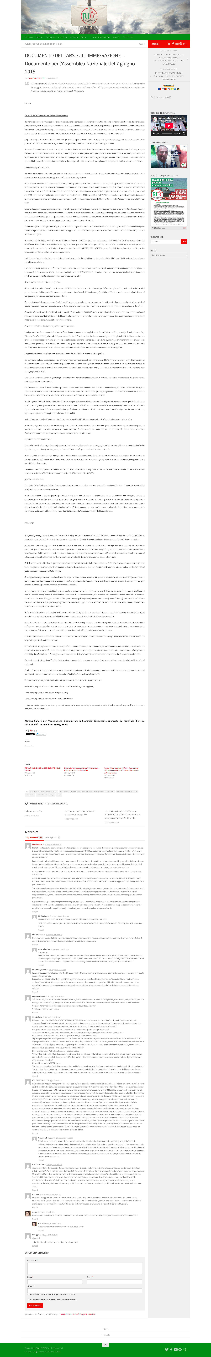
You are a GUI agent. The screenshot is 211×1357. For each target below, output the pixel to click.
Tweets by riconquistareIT (161, 97)
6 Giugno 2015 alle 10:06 (53, 1223)
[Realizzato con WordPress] (36, 1352)
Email (90, 1277)
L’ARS (83, 37)
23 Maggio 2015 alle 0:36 (52, 1017)
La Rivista (74, 37)
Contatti (116, 37)
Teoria (58, 44)
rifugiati (59, 795)
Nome (30, 1277)
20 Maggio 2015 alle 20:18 (56, 997)
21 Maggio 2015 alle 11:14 (60, 916)
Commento (32, 1260)
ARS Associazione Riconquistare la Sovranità (78, 791)
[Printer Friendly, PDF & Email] (31, 731)
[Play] (154, 133)
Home (106, 1329)
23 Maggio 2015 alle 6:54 (54, 1081)
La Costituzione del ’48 (100, 37)
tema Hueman (55, 1352)
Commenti (35, 837)
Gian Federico (37, 845)
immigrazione (30, 795)
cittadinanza (110, 791)
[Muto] (180, 133)
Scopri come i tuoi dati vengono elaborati (78, 1313)
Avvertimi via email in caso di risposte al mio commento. (52, 1294)
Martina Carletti (42, 795)
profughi (51, 795)
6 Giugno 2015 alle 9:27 (46, 1212)
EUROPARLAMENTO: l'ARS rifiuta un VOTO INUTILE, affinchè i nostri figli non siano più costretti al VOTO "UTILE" (122, 814)
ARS (60, 791)
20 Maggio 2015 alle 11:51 (54, 935)
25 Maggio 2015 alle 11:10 (52, 1195)
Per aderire (128, 37)
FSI (136, 791)
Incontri (49, 44)
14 (143, 44)
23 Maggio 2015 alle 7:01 (54, 1165)
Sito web (30, 1286)
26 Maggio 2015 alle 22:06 (64, 1138)
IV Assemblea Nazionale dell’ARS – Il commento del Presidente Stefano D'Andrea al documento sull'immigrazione (121, 770)
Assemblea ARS (99, 791)
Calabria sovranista (33, 811)
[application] (169, 125)
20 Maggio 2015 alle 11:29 (53, 845)
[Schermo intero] (184, 133)
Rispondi (35, 912)
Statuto (39, 37)
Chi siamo (29, 37)
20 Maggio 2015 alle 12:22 (61, 949)
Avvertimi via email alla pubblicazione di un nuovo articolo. (53, 1300)
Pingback (53, 837)
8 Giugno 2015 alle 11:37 (49, 1235)
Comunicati (38, 44)
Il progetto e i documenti (56, 37)
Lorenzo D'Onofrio (35, 78)
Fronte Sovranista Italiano (125, 791)
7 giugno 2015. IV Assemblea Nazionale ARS (43, 791)
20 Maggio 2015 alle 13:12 (57, 970)
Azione (28, 44)
